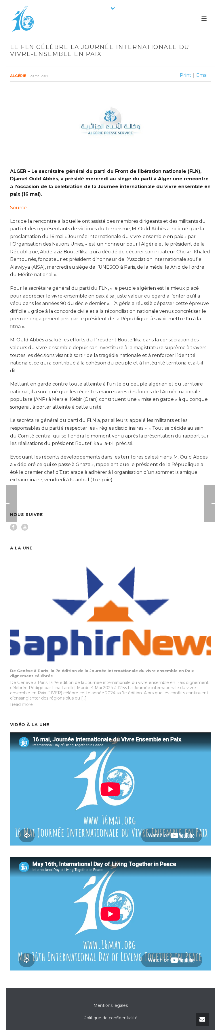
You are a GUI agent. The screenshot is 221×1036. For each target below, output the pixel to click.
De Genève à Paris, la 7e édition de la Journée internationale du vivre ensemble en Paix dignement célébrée (102, 673)
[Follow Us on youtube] (24, 527)
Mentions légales (111, 1005)
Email (202, 75)
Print (185, 75)
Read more (21, 704)
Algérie (18, 76)
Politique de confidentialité (110, 1017)
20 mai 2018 (38, 76)
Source (18, 207)
